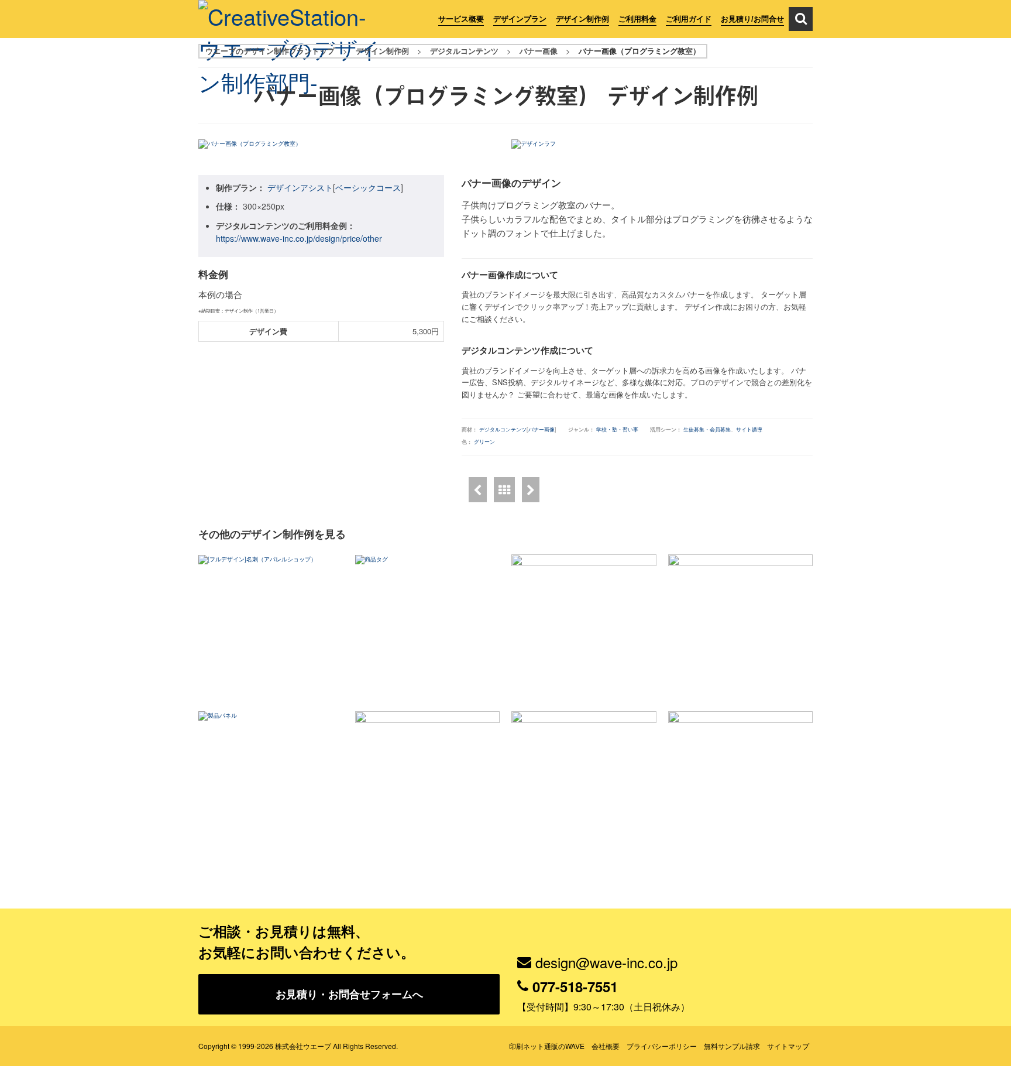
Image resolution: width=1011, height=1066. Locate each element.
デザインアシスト (300, 187)
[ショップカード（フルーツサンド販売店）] (427, 783)
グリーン (484, 441)
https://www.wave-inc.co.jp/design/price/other (299, 238)
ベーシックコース (368, 187)
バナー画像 (541, 429)
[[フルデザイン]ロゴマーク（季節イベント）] (530, 489)
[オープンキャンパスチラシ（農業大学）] (583, 627)
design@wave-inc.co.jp (606, 962)
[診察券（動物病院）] (740, 783)
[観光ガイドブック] (583, 783)
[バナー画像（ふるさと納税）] (478, 489)
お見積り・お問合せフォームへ (349, 994)
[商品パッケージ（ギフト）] (740, 627)
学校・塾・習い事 (617, 429)
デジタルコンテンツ (503, 429)
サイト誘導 (749, 429)
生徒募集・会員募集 (707, 429)
